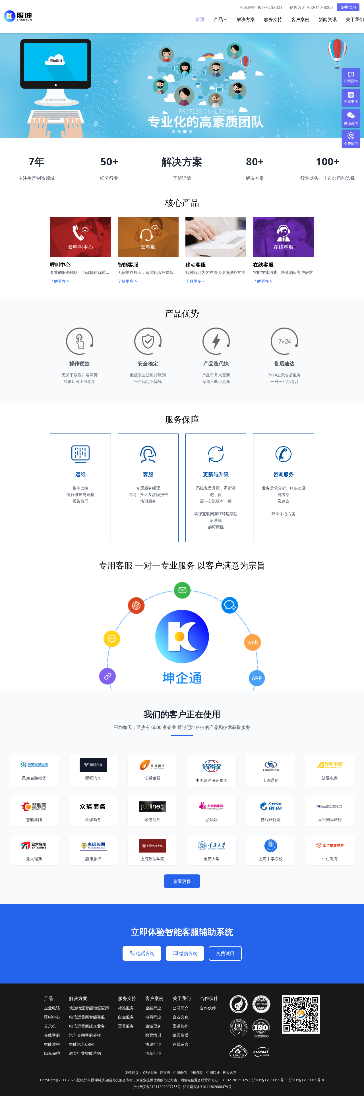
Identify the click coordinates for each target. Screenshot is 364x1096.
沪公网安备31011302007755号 (157, 1086)
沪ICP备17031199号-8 (306, 1080)
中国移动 (196, 1072)
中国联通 (213, 1072)
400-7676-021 (269, 7)
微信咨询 (188, 953)
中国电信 (180, 1072)
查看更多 (182, 881)
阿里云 (165, 1072)
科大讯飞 (229, 1072)
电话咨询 (145, 953)
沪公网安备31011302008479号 (207, 1086)
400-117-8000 (320, 7)
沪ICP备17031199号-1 (269, 1080)
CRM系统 (150, 1072)
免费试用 (348, 7)
